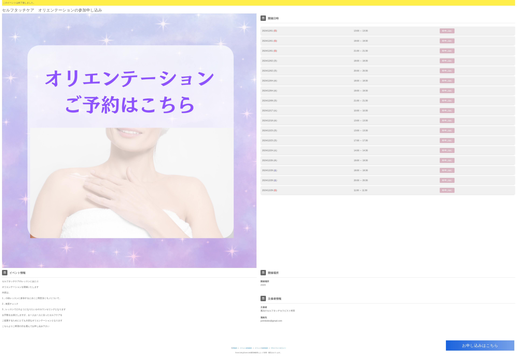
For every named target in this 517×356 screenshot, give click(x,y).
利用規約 (234, 348)
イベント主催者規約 (261, 348)
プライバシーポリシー (278, 348)
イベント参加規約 (246, 348)
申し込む (448, 31)
